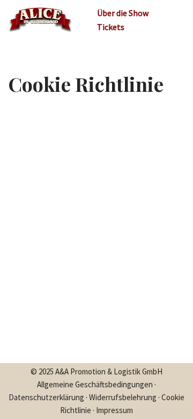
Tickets (110, 26)
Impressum (114, 410)
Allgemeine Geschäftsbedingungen (95, 384)
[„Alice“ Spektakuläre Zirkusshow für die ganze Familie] (40, 20)
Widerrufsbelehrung (123, 397)
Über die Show (123, 13)
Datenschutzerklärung (46, 397)
